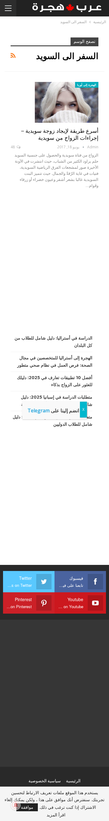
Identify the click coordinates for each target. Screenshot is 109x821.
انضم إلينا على (53, 410)
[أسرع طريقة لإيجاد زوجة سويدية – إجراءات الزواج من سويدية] (66, 102)
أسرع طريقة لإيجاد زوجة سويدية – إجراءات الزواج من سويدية (59, 134)
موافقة (27, 807)
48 (13, 147)
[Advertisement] (54, 261)
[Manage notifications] (16, 805)
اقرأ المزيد (56, 815)
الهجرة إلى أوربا (86, 84)
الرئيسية (73, 780)
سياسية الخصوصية (44, 780)
